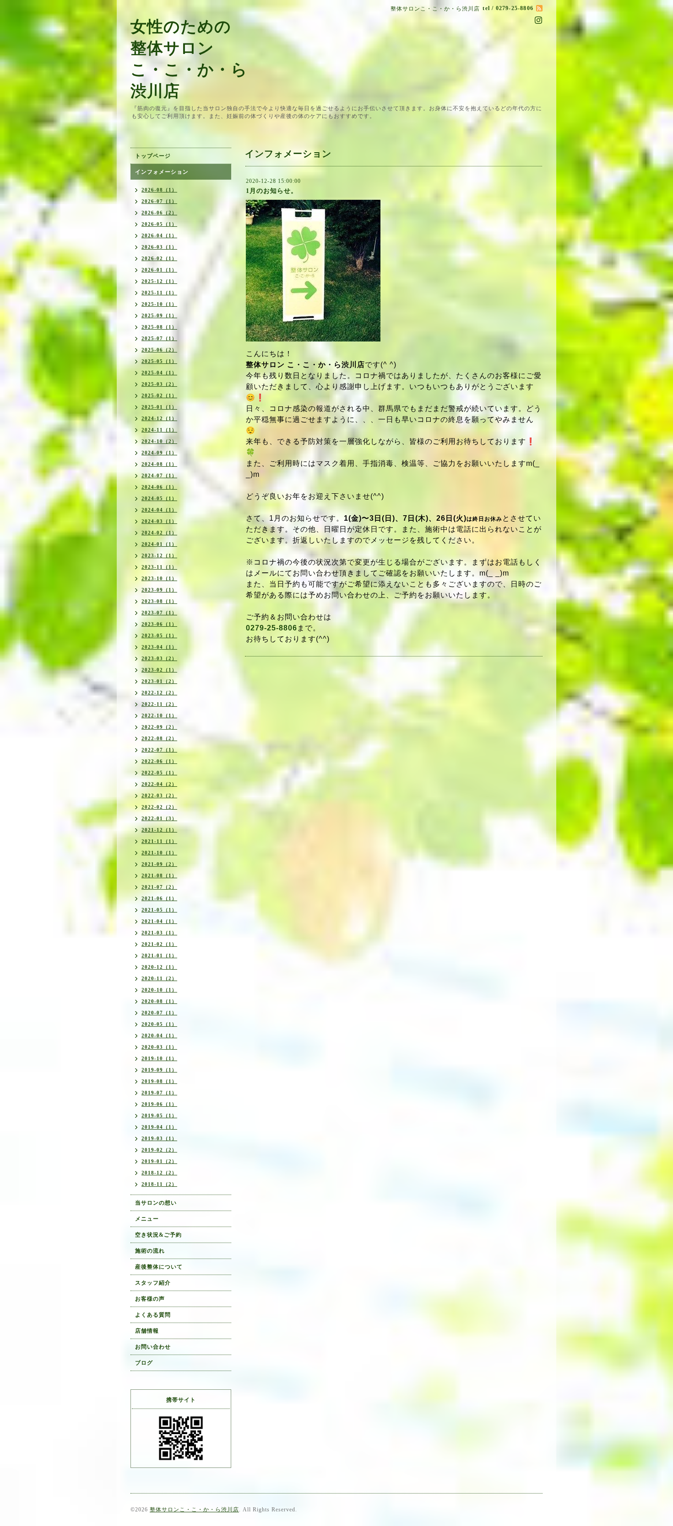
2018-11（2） (159, 1184)
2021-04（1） (159, 921)
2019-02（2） (159, 1150)
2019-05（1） (159, 1115)
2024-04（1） (159, 509)
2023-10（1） (159, 578)
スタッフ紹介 (153, 1283)
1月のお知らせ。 (272, 190)
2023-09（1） (159, 589)
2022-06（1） (159, 761)
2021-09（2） (159, 864)
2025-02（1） (159, 395)
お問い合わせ (153, 1347)
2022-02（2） (159, 807)
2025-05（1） (159, 361)
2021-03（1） (159, 932)
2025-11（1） (159, 292)
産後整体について (159, 1267)
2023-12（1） (159, 555)
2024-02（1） (159, 532)
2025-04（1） (159, 372)
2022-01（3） (159, 818)
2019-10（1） (159, 1058)
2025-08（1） (159, 327)
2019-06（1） (159, 1104)
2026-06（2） (159, 212)
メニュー (147, 1219)
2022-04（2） (159, 784)
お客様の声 (150, 1299)
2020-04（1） (159, 1035)
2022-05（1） (159, 772)
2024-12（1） (159, 418)
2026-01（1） (159, 269)
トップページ (153, 156)
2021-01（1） (159, 955)
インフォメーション (162, 172)
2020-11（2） (159, 978)
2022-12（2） (159, 692)
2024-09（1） (159, 452)
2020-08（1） (159, 1001)
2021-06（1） (159, 898)
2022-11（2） (159, 704)
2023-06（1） (159, 624)
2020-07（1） (159, 1012)
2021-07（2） (159, 887)
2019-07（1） (159, 1092)
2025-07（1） (159, 338)
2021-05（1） (159, 909)
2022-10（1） (159, 715)
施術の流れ (150, 1251)
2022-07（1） (159, 749)
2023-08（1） (159, 601)
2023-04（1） (159, 647)
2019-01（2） (159, 1161)
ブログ (144, 1363)
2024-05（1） (159, 498)
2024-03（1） (159, 521)
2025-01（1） (159, 407)
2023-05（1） (159, 635)
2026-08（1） (159, 189)
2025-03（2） (159, 384)
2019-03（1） (159, 1138)
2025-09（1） (159, 315)
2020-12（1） (159, 967)
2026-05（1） (159, 224)
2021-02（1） (159, 944)
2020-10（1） (159, 989)
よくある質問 (153, 1315)
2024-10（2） (159, 441)
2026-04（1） (159, 235)
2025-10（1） (159, 304)
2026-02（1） (159, 258)
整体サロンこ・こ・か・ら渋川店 (194, 1509)
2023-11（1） (159, 567)
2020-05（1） (159, 1024)
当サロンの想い (156, 1203)
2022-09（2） (159, 727)
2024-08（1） (159, 464)
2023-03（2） (159, 658)
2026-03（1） (159, 247)
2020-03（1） (159, 1047)
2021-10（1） (159, 852)
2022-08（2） (159, 738)
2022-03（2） (159, 795)
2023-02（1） (159, 669)
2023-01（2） (159, 681)
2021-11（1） (159, 841)
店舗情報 (147, 1331)
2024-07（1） (159, 475)
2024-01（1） (159, 544)
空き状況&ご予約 (158, 1235)
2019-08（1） (159, 1081)
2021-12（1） (159, 829)
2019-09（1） (159, 1069)
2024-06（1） (159, 487)
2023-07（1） (159, 612)
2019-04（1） (159, 1127)
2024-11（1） (159, 429)
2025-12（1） (159, 281)
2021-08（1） (159, 875)
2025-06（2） (159, 349)
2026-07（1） (159, 201)
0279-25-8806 (271, 628)
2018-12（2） (159, 1172)
